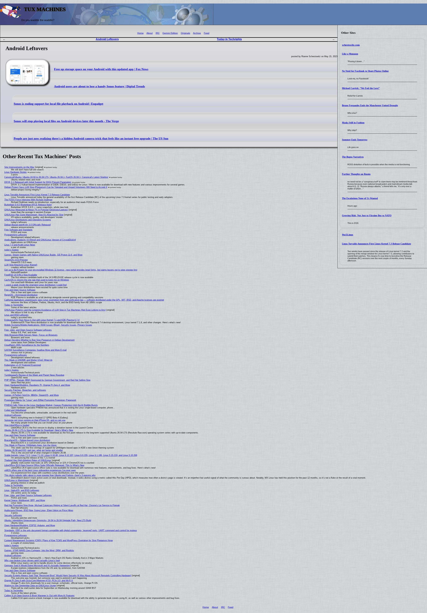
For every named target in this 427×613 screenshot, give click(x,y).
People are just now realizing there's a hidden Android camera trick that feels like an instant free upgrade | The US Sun (91, 138)
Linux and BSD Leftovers (16, 315)
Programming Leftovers (15, 235)
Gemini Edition (170, 33)
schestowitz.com (351, 45)
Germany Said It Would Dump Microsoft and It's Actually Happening (37, 565)
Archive (197, 33)
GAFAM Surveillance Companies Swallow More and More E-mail (35, 350)
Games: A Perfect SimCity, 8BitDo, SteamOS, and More (31, 395)
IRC (158, 33)
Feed (206, 33)
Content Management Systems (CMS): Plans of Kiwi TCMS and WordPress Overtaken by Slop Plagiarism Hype (58, 540)
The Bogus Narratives (353, 157)
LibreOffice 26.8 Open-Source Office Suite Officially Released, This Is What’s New (44, 465)
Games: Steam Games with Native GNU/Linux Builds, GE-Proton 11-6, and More (43, 255)
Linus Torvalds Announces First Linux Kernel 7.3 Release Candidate (376, 244)
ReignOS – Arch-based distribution (21, 295)
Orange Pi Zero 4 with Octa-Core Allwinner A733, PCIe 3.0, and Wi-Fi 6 (38, 580)
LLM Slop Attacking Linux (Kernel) (20, 265)
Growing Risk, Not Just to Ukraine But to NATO (366, 215)
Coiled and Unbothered (15, 410)
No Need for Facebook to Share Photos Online (365, 71)
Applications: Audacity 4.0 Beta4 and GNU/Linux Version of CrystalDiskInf (40, 240)
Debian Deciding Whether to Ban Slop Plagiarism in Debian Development (39, 340)
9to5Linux (347, 234)
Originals (185, 33)
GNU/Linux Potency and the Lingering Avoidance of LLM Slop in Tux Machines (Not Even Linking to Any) (55, 310)
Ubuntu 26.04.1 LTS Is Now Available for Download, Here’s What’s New (38, 430)
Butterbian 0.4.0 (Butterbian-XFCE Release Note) (28, 204)
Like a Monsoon (350, 54)
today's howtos (11, 250)
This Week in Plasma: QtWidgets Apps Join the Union (30, 445)
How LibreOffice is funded (16, 425)
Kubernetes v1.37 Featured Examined (22, 365)
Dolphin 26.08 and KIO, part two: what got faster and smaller (33, 450)
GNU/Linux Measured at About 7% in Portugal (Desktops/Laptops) (36, 209)
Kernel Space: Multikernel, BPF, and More (24, 500)
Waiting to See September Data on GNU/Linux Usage (30, 585)
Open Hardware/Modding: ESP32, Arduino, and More (29, 525)
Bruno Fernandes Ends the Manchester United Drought (370, 105)
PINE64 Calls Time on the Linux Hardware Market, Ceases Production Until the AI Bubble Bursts (51, 405)
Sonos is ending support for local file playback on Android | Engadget (58, 103)
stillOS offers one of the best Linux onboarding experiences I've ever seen (40, 470)
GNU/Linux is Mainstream (16, 480)
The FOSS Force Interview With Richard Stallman (28, 199)
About (149, 33)
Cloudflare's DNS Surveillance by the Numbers (26, 345)
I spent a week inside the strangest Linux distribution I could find (35, 285)
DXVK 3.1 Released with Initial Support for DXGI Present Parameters (37, 182)
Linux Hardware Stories (15, 172)
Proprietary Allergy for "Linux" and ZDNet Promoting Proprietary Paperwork (40, 400)
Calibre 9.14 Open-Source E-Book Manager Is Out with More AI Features (39, 595)
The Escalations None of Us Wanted (360, 198)
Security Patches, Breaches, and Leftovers (25, 390)
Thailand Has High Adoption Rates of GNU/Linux (27, 460)
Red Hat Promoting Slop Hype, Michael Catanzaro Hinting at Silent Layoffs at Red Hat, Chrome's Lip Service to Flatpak (62, 505)
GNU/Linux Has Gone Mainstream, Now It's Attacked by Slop (33, 214)
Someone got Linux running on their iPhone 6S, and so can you (34, 420)
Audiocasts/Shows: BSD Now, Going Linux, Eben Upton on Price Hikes (38, 510)
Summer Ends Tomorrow (354, 139)
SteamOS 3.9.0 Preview (16, 260)
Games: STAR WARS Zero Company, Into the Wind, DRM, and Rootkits (39, 550)
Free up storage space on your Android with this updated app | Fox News (101, 69)
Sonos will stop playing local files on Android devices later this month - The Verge (66, 121)
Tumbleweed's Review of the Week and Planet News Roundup (34, 375)
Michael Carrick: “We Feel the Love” (361, 88)
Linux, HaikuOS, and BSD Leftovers (21, 490)
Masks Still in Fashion (353, 122)
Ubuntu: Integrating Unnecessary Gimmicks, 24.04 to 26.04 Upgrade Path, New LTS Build (47, 520)
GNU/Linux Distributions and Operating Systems (27, 219)
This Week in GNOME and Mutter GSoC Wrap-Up (28, 360)
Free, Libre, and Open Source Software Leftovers (28, 330)
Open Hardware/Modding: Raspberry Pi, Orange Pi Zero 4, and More (37, 385)
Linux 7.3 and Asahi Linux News (19, 245)
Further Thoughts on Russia (356, 174)
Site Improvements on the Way (19, 167)
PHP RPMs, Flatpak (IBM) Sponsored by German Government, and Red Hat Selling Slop (47, 380)
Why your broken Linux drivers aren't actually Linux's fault (32, 560)
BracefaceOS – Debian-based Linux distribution (27, 440)
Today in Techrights (229, 39)
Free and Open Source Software (19, 290)
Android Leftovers (107, 39)
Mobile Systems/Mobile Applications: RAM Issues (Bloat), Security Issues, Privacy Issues (48, 325)
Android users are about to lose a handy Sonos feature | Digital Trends (99, 86)
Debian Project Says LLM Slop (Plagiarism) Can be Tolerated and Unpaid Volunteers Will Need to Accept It (55, 187)
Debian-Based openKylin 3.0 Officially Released (27, 224)
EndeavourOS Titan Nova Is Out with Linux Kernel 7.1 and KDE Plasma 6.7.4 (41, 320)
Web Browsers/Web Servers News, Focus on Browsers (31, 335)
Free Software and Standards (18, 229)
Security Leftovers (13, 515)
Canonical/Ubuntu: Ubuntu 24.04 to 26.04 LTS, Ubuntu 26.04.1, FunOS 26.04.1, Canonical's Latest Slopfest (56, 177)
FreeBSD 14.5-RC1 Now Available (20, 275)
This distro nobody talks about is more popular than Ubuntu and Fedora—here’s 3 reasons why (50, 475)
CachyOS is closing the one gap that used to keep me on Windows (36, 280)
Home (140, 33)
